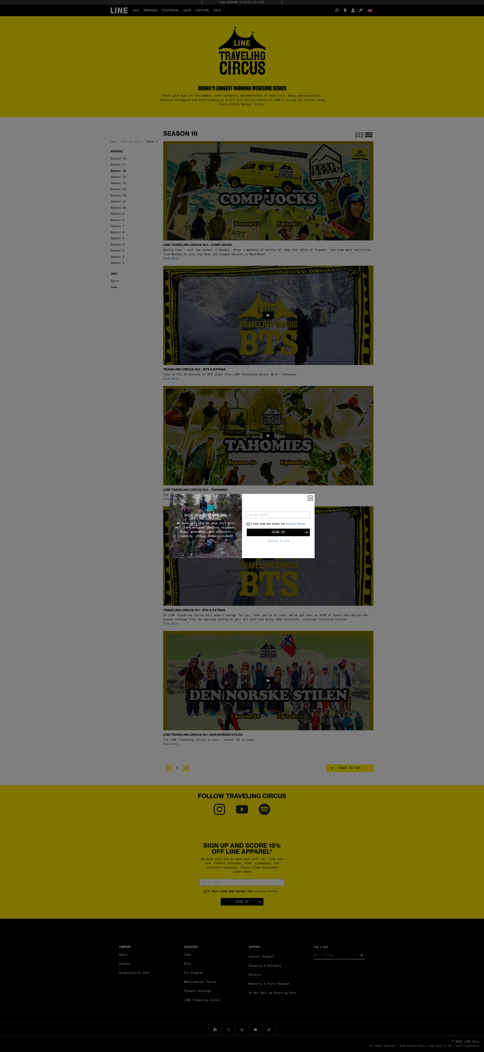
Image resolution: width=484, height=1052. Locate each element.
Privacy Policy (295, 524)
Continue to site (278, 541)
